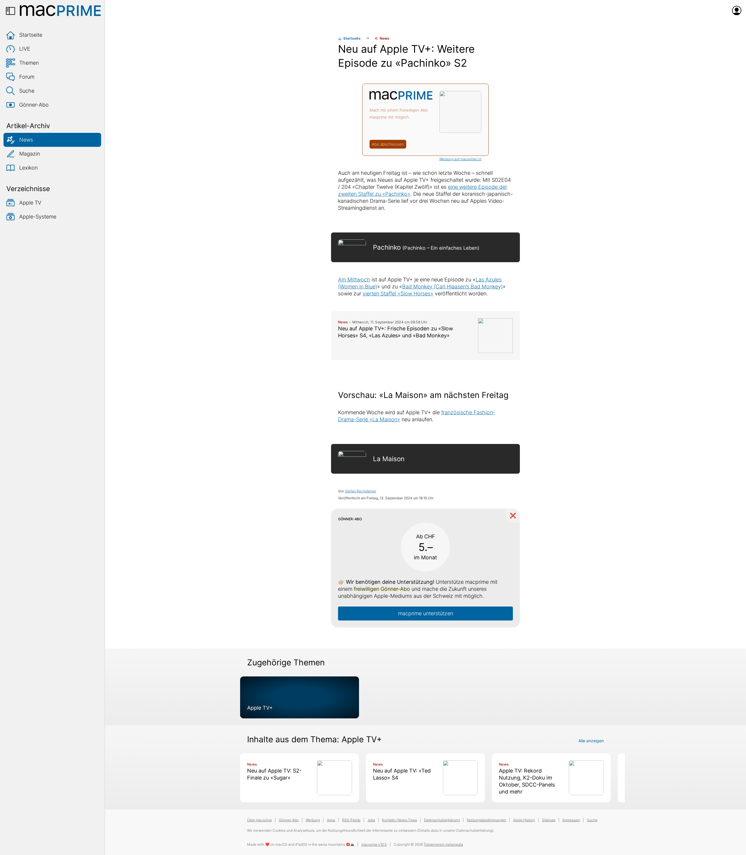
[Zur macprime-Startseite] (60, 10)
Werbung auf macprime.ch (460, 159)
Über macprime (259, 820)
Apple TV (30, 203)
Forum (26, 77)
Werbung (313, 820)
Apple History (524, 820)
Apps (331, 820)
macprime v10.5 (374, 844)
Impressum (571, 820)
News (26, 140)
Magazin (29, 154)
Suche (26, 91)
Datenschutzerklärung (442, 820)
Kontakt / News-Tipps (399, 820)
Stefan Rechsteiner (360, 491)
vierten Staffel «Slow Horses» (398, 293)
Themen (29, 63)
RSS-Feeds (351, 820)
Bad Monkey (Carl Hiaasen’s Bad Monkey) (452, 286)
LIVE (24, 49)
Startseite (30, 35)
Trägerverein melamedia (443, 844)
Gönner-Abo (34, 105)
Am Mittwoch (354, 279)
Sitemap (548, 820)
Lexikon (28, 168)
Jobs (371, 820)
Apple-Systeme (37, 217)
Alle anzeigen (591, 740)
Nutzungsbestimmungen (486, 820)
